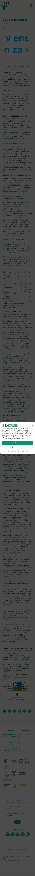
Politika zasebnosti (23, 451)
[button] (32, 425)
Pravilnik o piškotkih (11, 451)
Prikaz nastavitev (17, 448)
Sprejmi (17, 443)
